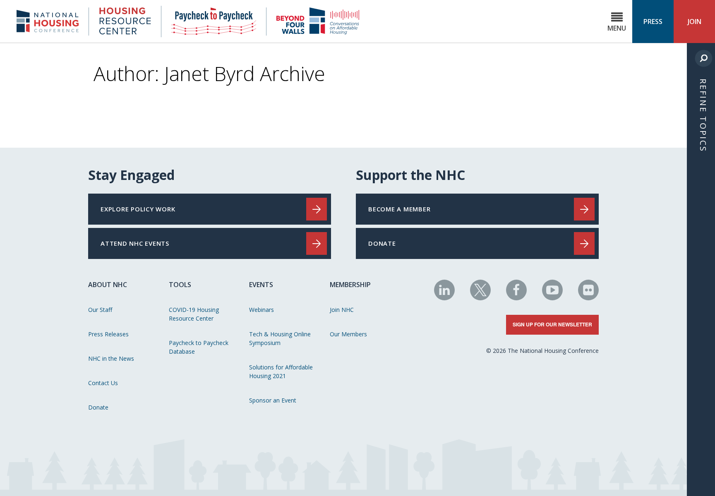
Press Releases (108, 334)
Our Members (348, 334)
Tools (180, 284)
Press (652, 21)
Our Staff (100, 310)
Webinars (261, 310)
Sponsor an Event (272, 400)
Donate (98, 407)
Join (694, 21)
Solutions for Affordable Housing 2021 (281, 371)
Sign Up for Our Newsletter (552, 324)
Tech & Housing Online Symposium (280, 338)
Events (261, 284)
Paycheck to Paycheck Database (198, 347)
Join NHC (342, 310)
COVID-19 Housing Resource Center (194, 314)
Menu (616, 28)
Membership (350, 284)
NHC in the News (111, 358)
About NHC (107, 284)
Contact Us (103, 383)
